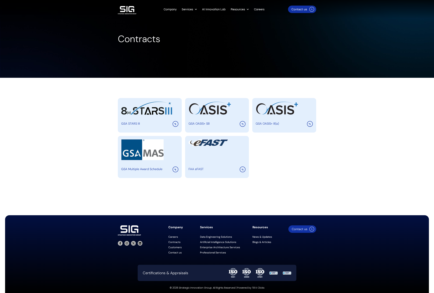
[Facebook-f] (120, 243)
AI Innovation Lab (214, 9)
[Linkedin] (140, 243)
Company (170, 9)
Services (187, 9)
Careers (259, 9)
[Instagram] (126, 243)
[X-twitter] (133, 243)
